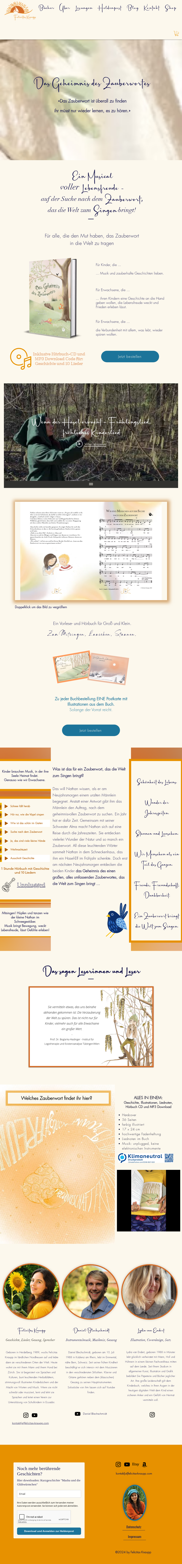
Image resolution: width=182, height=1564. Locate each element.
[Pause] (121, 1226)
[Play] (6, 806)
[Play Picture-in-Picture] (169, 1226)
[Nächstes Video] (171, 432)
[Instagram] (25, 1415)
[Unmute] (127, 1226)
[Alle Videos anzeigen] (91, 484)
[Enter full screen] (175, 1226)
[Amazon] (144, 1464)
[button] (177, 33)
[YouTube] (34, 1415)
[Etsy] (135, 1464)
